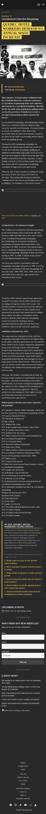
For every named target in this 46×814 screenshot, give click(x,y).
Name (4, 633)
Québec (5, 16)
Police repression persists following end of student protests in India (21, 694)
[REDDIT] (30, 805)
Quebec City (36, 216)
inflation (7, 183)
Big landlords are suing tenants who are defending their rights (21, 681)
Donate (23, 784)
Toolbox (23, 763)
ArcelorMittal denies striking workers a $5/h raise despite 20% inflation (21, 688)
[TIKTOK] (20, 805)
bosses (5, 117)
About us (23, 795)
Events (23, 769)
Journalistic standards (23, 798)
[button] (38, 4)
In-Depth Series (23, 766)
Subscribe (23, 774)
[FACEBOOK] (10, 805)
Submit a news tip (23, 777)
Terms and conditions (23, 788)
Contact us (23, 792)
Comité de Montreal (16, 87)
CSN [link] (4, 103)
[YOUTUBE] (25, 805)
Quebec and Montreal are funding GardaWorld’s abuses (21, 704)
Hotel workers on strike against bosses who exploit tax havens (22, 586)
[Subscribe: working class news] (23, 730)
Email (4, 642)
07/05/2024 (20, 90)
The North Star (27, 810)
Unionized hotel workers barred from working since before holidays (22, 593)
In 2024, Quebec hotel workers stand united (18, 525)
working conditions (30, 150)
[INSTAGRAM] (15, 805)
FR (43, 4)
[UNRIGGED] (35, 805)
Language (5, 651)
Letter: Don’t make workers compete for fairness (21, 699)
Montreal (22, 250)
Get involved (23, 781)
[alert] (23, 611)
